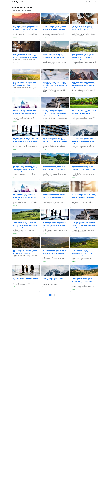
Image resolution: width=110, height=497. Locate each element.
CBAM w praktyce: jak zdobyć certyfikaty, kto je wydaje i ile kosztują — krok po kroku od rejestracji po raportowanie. (25, 84)
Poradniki (88, 1)
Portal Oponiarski (18, 2)
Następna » (57, 295)
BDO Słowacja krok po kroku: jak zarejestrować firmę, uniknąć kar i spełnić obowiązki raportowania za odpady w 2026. (25, 56)
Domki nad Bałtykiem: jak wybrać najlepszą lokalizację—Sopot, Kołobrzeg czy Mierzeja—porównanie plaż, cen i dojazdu (25, 251)
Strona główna (95, 1)
